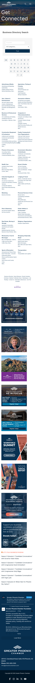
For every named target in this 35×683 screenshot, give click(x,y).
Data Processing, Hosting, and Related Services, (25, 126)
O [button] (17, 67)
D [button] (21, 60)
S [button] (10, 71)
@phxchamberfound (11, 611)
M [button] (10, 67)
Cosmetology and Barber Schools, (23, 197)
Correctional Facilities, (23, 160)
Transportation (22, 250)
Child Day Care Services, (24, 138)
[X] (21, 679)
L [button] (27, 64)
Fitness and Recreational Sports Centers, (9, 258)
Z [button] (21, 75)
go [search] (18, 51)
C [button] (17, 60)
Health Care (5, 164)
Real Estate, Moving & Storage (8, 222)
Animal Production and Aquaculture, (23, 90)
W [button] (24, 71)
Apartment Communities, (7, 225)
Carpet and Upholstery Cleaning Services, (9, 183)
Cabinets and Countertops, (8, 136)
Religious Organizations (25, 221)
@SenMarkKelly (27, 627)
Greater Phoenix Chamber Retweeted (20, 606)
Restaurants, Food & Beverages (8, 236)
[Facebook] (10, 679)
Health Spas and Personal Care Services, (25, 202)
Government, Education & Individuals (25, 151)
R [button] (28, 67)
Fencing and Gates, (22, 173)
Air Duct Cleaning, (22, 166)
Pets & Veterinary (7, 208)
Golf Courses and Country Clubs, (8, 261)
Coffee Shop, (5, 243)
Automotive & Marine (24, 98)
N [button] (14, 67)
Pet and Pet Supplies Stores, (8, 210)
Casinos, (4, 104)
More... (12, 91)
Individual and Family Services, (25, 141)
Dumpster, (23, 212)
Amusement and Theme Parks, (9, 252)
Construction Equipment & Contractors (9, 133)
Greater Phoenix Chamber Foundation (18, 609)
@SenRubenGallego (12, 631)
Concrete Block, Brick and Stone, (9, 141)
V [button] (21, 71)
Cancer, (3, 171)
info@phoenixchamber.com (10, 665)
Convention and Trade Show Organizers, (24, 181)
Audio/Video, (5, 87)
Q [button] (24, 67)
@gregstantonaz (11, 629)
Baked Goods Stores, (23, 241)
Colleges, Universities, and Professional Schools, (24, 158)
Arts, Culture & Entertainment (6, 99)
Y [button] (17, 75)
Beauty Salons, (21, 195)
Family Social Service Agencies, (25, 139)
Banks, (9, 152)
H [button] (15, 64)
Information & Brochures (20, 279)
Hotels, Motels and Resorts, (24, 183)
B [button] (14, 60)
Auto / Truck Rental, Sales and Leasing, (25, 104)
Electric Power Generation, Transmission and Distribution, (25, 215)
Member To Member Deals (15, 278)
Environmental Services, (23, 217)
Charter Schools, (22, 155)
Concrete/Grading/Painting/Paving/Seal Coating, (11, 143)
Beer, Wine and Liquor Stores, (25, 244)
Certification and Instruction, (24, 154)
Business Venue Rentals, (7, 232)
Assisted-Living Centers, (7, 166)
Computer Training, (22, 123)
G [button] (11, 64)
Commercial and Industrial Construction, (8, 138)
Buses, (19, 252)
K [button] (24, 64)
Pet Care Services (6, 212)
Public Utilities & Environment (23, 209)
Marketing (5, 193)
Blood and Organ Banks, (7, 169)
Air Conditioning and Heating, (8, 117)
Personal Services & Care (25, 193)
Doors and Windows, (23, 168)
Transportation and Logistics (24, 253)
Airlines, (20, 178)
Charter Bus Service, (27, 178)
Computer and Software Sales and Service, (25, 117)
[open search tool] (25, 4)
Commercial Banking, (7, 155)
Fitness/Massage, (22, 199)
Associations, (5, 120)
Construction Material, (7, 185)
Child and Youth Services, (24, 136)
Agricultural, (20, 88)
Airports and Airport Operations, (25, 102)
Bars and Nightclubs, (6, 239)
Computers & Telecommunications (24, 114)
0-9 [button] (6, 60)
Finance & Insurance (8, 150)
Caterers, (14, 239)
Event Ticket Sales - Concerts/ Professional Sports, (9, 254)
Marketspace (25, 278)
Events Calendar (26, 276)
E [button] (24, 60)
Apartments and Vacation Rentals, (7, 227)
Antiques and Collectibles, (24, 239)
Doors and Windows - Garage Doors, (25, 170)
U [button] (17, 71)
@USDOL (9, 627)
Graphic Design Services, (8, 89)
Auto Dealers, (21, 107)
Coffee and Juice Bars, (7, 241)
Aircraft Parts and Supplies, (24, 100)
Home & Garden (22, 164)
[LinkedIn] (17, 679)
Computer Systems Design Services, (24, 121)
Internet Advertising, (6, 91)
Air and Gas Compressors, (8, 180)
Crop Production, (22, 93)
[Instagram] (14, 679)
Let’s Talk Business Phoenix (13, 552)
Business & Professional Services (9, 114)
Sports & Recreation (7, 250)
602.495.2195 (11, 663)
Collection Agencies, (6, 153)
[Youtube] (25, 679)
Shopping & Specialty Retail (24, 236)
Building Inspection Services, (8, 230)
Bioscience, (4, 168)
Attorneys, (10, 120)
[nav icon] (30, 4)
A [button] (11, 60)
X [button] (28, 71)
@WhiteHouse (16, 627)
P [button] (21, 67)
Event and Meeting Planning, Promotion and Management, (8, 106)
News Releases (17, 276)
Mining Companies (22, 94)
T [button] (14, 71)
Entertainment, (9, 104)
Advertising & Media (8, 84)
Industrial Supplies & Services (8, 177)
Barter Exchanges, (22, 243)
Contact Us (11, 279)
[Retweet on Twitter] (10, 606)
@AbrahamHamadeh (23, 629)
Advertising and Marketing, (8, 86)
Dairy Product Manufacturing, (8, 187)
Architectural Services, (7, 118)
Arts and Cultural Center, (7, 102)
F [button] (28, 60)
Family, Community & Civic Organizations (24, 133)
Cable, (19, 212)
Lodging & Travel (23, 176)
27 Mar (19, 611)
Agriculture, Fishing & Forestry (24, 85)
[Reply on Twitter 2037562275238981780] (7, 634)
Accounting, (4, 152)
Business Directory (6, 195)
